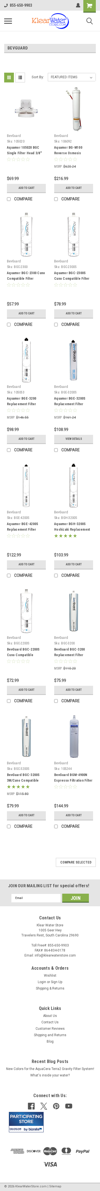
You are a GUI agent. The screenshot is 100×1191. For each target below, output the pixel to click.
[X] (43, 1106)
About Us (50, 1016)
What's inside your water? (50, 1075)
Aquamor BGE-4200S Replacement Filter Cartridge (22, 529)
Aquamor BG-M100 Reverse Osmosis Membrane (68, 153)
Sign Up (56, 982)
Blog (50, 1041)
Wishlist (50, 976)
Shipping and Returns (50, 1035)
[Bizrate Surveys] (36, 1129)
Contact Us (50, 1022)
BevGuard (14, 136)
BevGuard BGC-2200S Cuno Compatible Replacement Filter (23, 655)
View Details (74, 438)
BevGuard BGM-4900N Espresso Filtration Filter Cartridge (73, 780)
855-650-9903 (21, 5)
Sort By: (38, 77)
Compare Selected (75, 862)
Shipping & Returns (50, 988)
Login (42, 982)
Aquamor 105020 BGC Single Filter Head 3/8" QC (24, 153)
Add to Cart (26, 187)
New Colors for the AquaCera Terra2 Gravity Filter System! (50, 1069)
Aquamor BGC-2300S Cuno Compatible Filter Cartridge (72, 278)
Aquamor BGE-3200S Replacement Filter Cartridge (69, 404)
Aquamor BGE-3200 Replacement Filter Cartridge (21, 404)
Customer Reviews (50, 1029)
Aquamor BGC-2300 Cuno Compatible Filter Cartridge (26, 278)
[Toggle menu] (8, 21)
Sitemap (55, 1186)
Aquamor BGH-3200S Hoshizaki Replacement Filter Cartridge (72, 529)
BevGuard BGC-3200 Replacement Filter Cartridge (69, 655)
